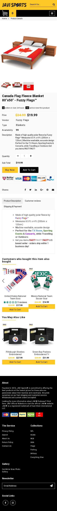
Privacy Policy (8, 431)
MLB (32, 439)
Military (34, 453)
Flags (33, 446)
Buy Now (10, 170)
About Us (6, 439)
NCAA (33, 435)
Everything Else (37, 457)
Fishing (34, 450)
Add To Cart (29, 170)
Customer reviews (33, 201)
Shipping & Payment (13, 206)
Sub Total (6, 163)
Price (4, 115)
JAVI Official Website (16, 404)
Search (5, 435)
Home (4, 19)
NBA (32, 442)
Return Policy (7, 442)
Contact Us (6, 446)
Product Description (12, 201)
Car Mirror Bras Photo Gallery (11, 470)
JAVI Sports (22, 388)
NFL (32, 431)
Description (7, 135)
